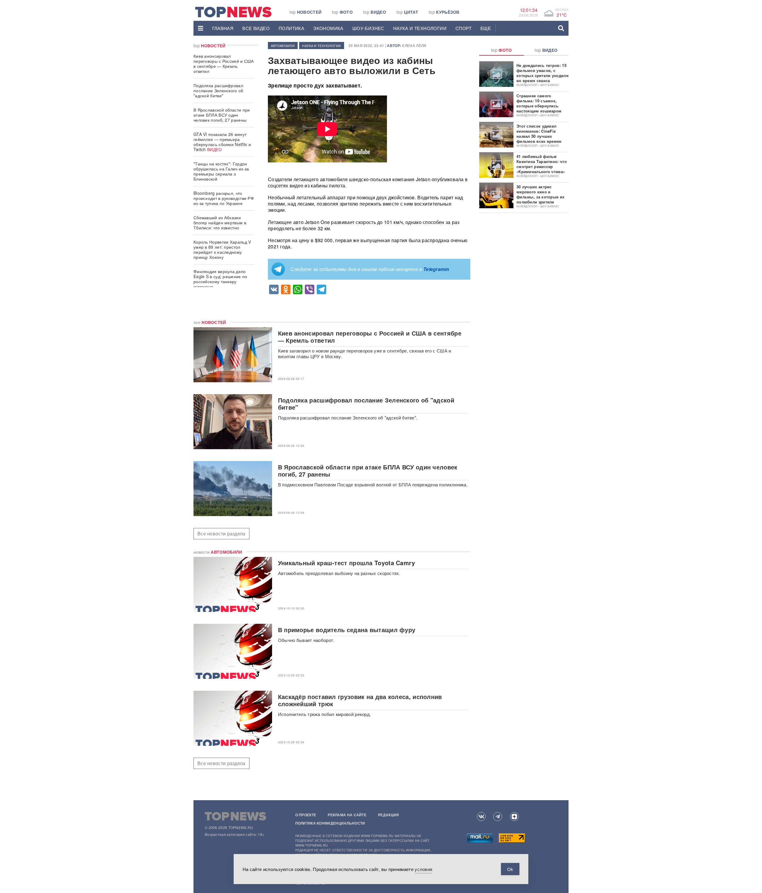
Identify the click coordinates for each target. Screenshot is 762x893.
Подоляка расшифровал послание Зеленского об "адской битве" (218, 90)
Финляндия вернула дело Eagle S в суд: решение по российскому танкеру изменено (220, 278)
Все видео (256, 28)
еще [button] (485, 28)
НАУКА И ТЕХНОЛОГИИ (419, 28)
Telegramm (436, 269)
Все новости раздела (221, 533)
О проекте (305, 814)
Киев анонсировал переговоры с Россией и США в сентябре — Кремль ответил (223, 63)
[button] (200, 28)
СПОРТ (463, 28)
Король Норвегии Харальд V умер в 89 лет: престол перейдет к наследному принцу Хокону (222, 249)
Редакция (388, 814)
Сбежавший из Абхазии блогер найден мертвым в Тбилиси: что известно (219, 222)
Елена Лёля (414, 45)
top (306, 12)
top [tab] (501, 50)
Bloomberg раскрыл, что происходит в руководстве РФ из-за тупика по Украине (223, 198)
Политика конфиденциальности (330, 823)
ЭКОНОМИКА (328, 28)
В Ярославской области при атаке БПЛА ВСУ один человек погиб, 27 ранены (221, 115)
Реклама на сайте (347, 814)
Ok (510, 869)
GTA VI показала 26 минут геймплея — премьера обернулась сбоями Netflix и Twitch (222, 141)
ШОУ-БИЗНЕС (368, 28)
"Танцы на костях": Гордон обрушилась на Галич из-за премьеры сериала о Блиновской (221, 171)
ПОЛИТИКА (291, 28)
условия (423, 869)
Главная (223, 28)
